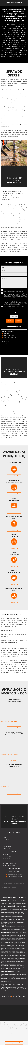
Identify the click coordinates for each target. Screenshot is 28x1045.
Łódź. (5, 928)
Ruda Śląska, (3, 945)
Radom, (16, 939)
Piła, (12, 955)
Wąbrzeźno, (3, 978)
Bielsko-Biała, (8, 948)
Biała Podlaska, (10, 958)
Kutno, (21, 929)
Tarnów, (2, 925)
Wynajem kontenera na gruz (9, 865)
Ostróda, (10, 974)
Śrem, (9, 957)
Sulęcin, (22, 912)
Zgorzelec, (24, 903)
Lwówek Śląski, (6, 903)
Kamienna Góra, (14, 903)
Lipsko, (18, 936)
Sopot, (18, 919)
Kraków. (5, 925)
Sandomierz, (18, 967)
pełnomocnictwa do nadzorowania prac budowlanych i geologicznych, (14, 636)
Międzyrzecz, (15, 913)
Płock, (24, 938)
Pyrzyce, (8, 908)
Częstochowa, (22, 948)
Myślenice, (23, 921)
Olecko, (25, 973)
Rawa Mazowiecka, (7, 931)
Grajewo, (14, 987)
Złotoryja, (2, 903)
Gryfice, (11, 909)
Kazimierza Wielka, (8, 968)
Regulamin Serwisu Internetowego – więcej (8, 1031)
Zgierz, (9, 926)
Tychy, (8, 947)
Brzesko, (23, 924)
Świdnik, (8, 961)
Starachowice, (18, 968)
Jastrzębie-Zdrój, (13, 945)
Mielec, (14, 986)
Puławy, (2, 962)
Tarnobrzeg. (24, 986)
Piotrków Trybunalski (17, 926)
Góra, (25, 902)
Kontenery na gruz (7, 860)
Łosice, (16, 936)
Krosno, (19, 983)
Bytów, (6, 918)
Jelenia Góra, (21, 903)
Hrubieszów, (8, 960)
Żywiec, (6, 942)
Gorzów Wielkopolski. (4, 915)
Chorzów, (22, 944)
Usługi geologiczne (7, 856)
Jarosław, (2, 984)
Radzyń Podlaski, (19, 958)
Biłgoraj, (2, 960)
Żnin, (8, 980)
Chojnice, (5, 919)
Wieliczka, (15, 921)
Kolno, (16, 988)
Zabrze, (12, 948)
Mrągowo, (19, 971)
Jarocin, (9, 951)
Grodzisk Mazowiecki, (4, 938)
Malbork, (14, 918)
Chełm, (5, 960)
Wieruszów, (8, 929)
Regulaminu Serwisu (7, 291)
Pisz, (22, 973)
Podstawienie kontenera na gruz (10, 863)
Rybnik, (8, 945)
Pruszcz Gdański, (9, 916)
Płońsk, (2, 935)
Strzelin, (19, 900)
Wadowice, (3, 924)
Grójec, (24, 936)
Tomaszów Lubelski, (18, 960)
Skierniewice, (17, 929)
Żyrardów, (8, 932)
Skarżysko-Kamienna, (4, 970)
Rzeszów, (6, 986)
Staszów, (13, 967)
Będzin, (5, 947)
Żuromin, (14, 932)
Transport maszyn (6, 848)
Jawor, (18, 903)
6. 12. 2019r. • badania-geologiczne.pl (9, 721)
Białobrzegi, (21, 938)
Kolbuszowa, (17, 984)
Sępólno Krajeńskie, (12, 980)
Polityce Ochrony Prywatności (9, 294)
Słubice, (9, 913)
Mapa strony (18, 996)
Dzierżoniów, (18, 902)
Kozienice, (20, 936)
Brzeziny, (6, 926)
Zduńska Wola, (13, 929)
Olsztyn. (5, 975)
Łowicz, (2, 931)
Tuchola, (20, 980)
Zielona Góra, (15, 912)
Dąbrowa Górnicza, (22, 945)
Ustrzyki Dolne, (10, 983)
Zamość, (22, 960)
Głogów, (12, 905)
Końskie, (18, 970)
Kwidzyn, (11, 918)
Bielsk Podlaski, (23, 988)
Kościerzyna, (12, 919)
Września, (22, 952)
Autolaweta (5, 854)
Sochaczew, (9, 934)
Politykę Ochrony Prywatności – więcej (8, 1030)
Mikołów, (10, 947)
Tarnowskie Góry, (20, 947)
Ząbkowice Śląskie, (7, 902)
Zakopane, (8, 921)
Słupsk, (16, 919)
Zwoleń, (11, 932)
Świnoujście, (13, 906)
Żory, (6, 945)
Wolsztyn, (3, 955)
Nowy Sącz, (6, 922)
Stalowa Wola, (20, 986)
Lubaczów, (6, 984)
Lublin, (7, 958)
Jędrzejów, (3, 968)
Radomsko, (8, 928)
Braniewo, (24, 974)
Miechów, (11, 921)
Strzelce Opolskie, (8, 964)
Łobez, (16, 906)
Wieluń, (5, 929)
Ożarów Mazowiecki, (4, 941)
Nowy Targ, (22, 922)
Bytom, (5, 948)
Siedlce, (14, 934)
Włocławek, (3, 981)
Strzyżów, (2, 986)
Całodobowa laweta (7, 846)
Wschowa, (7, 912)
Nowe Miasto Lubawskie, (16, 974)
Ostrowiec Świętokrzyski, (12, 970)
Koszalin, (16, 908)
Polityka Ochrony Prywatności (18, 995)
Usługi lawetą (6, 839)
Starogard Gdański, (19, 918)
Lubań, (10, 903)
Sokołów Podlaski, (4, 934)
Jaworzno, (17, 945)
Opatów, (24, 967)
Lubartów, (2, 961)
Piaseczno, (3, 939)
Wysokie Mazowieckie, (5, 988)
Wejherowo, (3, 918)
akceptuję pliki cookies (13, 1043)
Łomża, (14, 988)
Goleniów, (14, 909)
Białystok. (5, 990)
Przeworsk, (13, 984)
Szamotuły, (24, 955)
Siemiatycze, (11, 988)
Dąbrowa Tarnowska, (18, 924)
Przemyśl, (9, 984)
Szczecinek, (24, 906)
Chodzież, (6, 955)
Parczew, (14, 958)
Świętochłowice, (7, 944)
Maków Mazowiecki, (11, 936)
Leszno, (13, 954)
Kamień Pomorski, (4, 909)
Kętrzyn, (9, 973)
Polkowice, (7, 905)
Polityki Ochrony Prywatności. (18, 291)
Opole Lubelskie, (23, 961)
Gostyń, (25, 952)
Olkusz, (9, 924)
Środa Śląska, (15, 900)
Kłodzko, (14, 902)
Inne (13, 996)
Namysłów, (14, 965)
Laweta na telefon (6, 858)
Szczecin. (6, 911)
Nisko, (17, 986)
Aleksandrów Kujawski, (9, 978)
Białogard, (2, 911)
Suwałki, (7, 987)
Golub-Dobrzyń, (19, 977)
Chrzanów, (13, 924)
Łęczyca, (23, 929)
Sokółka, (2, 990)
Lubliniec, (25, 947)
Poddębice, (25, 928)
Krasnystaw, (13, 960)
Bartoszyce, (13, 973)
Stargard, (2, 908)
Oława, (22, 900)
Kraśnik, (17, 961)
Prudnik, (8, 965)
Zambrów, (21, 987)
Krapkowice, (16, 964)
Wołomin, (19, 939)
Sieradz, (2, 929)
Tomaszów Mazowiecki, (14, 928)
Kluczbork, (19, 964)
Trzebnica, (11, 900)
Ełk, (4, 974)
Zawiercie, (2, 947)
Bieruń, (12, 942)
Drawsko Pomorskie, (19, 909)
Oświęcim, (6, 924)
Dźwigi (4, 837)
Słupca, (17, 952)
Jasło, (17, 983)
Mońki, (12, 987)
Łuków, (19, 961)
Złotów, (18, 955)
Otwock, (6, 939)
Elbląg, (2, 975)
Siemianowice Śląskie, (13, 944)
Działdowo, (7, 974)
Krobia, (8, 887)
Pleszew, (6, 952)
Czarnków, (10, 955)
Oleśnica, (24, 900)
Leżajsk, (11, 986)
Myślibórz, (13, 908)
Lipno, (14, 978)
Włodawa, (23, 958)
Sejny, (10, 987)
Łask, (19, 928)
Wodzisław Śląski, (23, 942)
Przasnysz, (24, 934)
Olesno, (12, 964)
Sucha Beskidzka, (17, 922)
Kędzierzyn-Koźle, (4, 965)
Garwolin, (13, 938)
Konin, (14, 952)
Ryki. (5, 962)
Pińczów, (21, 967)
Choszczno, (25, 909)
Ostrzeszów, (3, 952)
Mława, (23, 935)
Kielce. (21, 970)
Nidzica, (16, 971)
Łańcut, (20, 984)
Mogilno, (24, 978)
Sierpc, (12, 934)
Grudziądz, (23, 980)
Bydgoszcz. (9, 981)
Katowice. (2, 949)
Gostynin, (10, 938)
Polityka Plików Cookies (6, 996)
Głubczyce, (18, 965)
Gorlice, (13, 922)
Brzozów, (14, 983)
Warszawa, (13, 939)
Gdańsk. (23, 919)
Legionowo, (9, 939)
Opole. (23, 965)
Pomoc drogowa (6, 841)
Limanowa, (9, 922)
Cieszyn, (14, 942)
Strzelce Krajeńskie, (4, 913)
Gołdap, (20, 973)
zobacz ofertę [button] (13, 476)
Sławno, (5, 908)
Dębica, (9, 986)
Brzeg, (21, 965)
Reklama (24, 996)
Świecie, (17, 980)
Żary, (9, 912)
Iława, (21, 974)
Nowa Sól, (11, 913)
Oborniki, (21, 955)
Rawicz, (24, 954)
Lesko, (24, 983)
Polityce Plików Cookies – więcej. (11, 1039)
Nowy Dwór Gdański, (18, 916)
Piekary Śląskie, (15, 947)
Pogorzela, (5, 887)
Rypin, (24, 977)
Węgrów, (21, 932)
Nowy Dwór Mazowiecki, (18, 935)
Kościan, (10, 954)
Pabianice (12, 926)
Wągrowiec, (15, 955)
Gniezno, (10, 952)
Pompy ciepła (6, 836)
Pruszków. (10, 941)
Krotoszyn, (14, 951)
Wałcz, (18, 906)
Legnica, (15, 905)
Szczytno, (12, 971)
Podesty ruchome (6, 843)
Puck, (23, 916)
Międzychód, (16, 954)
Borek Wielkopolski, (12, 887)
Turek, (19, 952)
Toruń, (6, 981)
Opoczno (22, 926)
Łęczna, (6, 961)
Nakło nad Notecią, (4, 980)
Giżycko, (2, 974)
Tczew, (24, 918)
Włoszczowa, (10, 967)
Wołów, (8, 900)
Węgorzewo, (17, 973)
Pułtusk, (17, 934)
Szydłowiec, (24, 932)
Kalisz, (11, 957)
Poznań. (13, 957)
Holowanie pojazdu (7, 862)
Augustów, (18, 987)
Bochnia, (2, 922)
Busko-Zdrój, (13, 968)
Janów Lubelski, (12, 961)
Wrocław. (17, 905)
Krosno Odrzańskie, (21, 913)
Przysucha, (20, 934)
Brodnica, (12, 977)
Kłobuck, (2, 948)
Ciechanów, (17, 938)
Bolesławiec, (3, 905)
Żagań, (11, 912)
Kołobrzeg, (20, 908)
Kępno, (11, 951)
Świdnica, (11, 902)
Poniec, (2, 887)
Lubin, (10, 905)
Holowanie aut (6, 845)
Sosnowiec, (18, 948)
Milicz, (2, 902)
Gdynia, (20, 919)
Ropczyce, (23, 984)
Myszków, (17, 942)
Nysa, (11, 965)
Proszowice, (19, 921)
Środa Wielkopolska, (4, 957)
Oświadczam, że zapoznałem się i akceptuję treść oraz (15, 290)
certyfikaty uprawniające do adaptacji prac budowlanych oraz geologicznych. (14, 642)
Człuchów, (8, 919)
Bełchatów (3, 928)
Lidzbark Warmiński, (4, 973)
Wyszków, (17, 932)
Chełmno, (15, 977)
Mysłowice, (19, 944)
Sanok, (21, 983)
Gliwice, (15, 948)
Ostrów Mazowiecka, (7, 935)
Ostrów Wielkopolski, (19, 951)
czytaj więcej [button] (13, 728)
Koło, (12, 952)
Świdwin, (21, 906)
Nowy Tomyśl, (21, 954)
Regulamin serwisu (6, 995)
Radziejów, (17, 978)
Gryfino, (8, 909)
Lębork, (9, 918)
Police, (11, 908)
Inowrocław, (21, 978)
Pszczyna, (8, 942)
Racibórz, (2, 944)
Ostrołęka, (12, 935)
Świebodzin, (19, 912)
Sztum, (2, 919)
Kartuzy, (13, 916)
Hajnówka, (19, 988)
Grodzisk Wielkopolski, (5, 954)
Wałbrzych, (22, 902)
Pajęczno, (21, 928)
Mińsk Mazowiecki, (4, 936)
